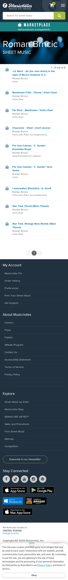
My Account (12, 265)
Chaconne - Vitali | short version (31, 128)
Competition (11, 446)
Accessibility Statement (18, 360)
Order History (12, 281)
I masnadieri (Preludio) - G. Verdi (31, 188)
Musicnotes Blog (14, 409)
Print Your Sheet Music (18, 295)
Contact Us (11, 352)
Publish (9, 337)
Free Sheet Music (15, 431)
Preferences (11, 288)
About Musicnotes (17, 315)
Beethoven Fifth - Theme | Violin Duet (34, 92)
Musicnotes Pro (13, 273)
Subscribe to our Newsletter (25, 459)
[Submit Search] (59, 15)
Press (8, 330)
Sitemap (9, 439)
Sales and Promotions (17, 424)
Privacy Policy (12, 374)
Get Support (11, 303)
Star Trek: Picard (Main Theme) (30, 206)
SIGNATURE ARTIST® (17, 417)
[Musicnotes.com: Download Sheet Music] (17, 6)
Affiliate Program (14, 345)
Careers (9, 323)
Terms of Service (14, 367)
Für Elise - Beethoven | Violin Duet (32, 110)
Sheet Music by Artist (17, 402)
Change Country (11, 533)
